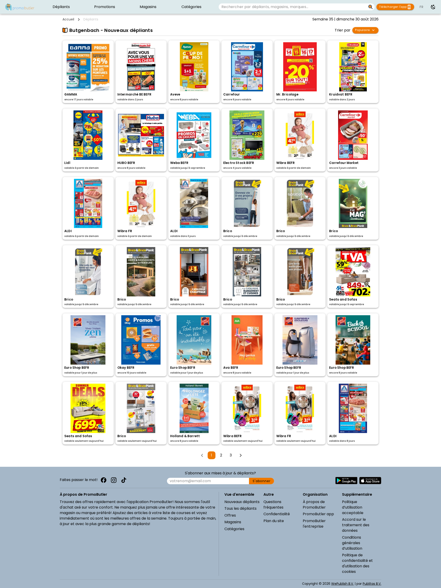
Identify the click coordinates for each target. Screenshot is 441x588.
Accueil (68, 19)
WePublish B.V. (342, 583)
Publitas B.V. (372, 583)
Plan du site (273, 520)
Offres (230, 515)
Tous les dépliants (240, 508)
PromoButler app (318, 514)
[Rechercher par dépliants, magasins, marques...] (370, 6)
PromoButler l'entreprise (314, 523)
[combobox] (292, 7)
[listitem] (61, 6)
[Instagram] (114, 480)
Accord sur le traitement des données (355, 525)
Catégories (234, 529)
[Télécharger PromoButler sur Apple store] (370, 480)
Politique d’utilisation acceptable (352, 507)
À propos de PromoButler (314, 504)
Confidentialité (276, 514)
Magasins (232, 522)
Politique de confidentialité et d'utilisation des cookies (357, 563)
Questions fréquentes (273, 504)
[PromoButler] (20, 7)
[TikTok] (124, 480)
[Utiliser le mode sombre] (433, 7)
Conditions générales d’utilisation (352, 543)
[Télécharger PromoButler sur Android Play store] (346, 480)
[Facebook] (103, 480)
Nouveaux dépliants (242, 501)
